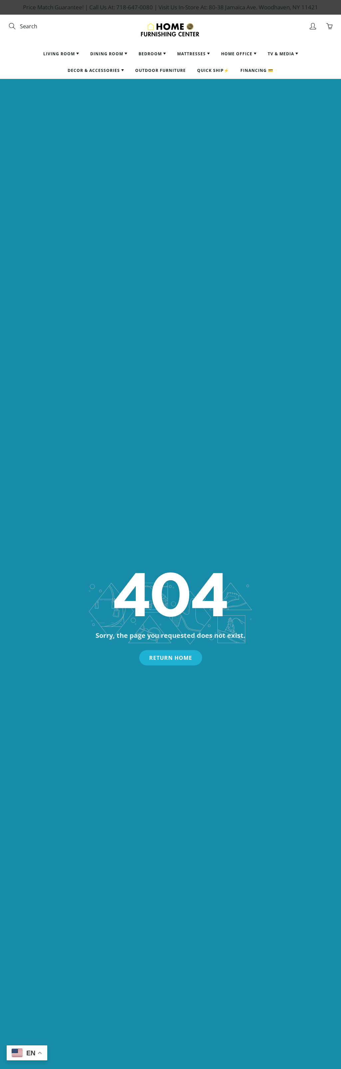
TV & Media (281, 54)
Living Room (59, 54)
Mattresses (192, 54)
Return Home (170, 658)
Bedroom (151, 54)
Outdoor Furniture (160, 70)
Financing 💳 (256, 70)
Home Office (237, 54)
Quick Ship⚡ (213, 70)
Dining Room (107, 54)
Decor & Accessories (94, 70)
